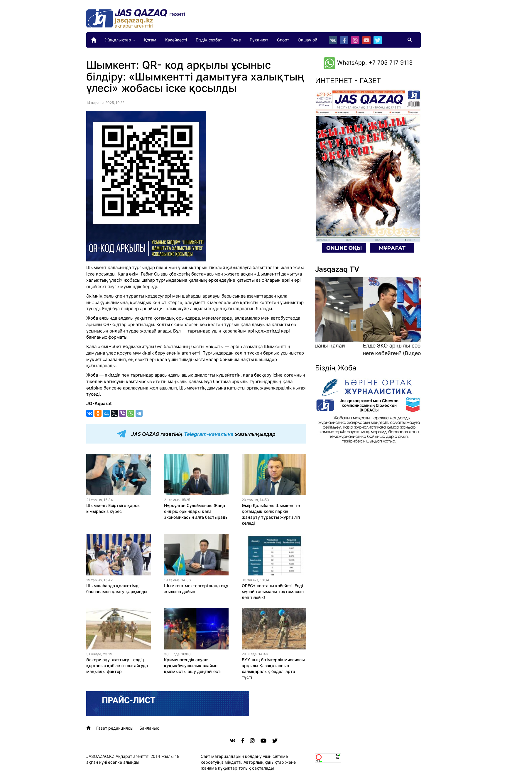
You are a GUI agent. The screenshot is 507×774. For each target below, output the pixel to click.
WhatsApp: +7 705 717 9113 (374, 62)
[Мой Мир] (106, 413)
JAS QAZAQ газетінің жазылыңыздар (203, 434)
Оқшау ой (307, 39)
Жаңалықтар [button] (118, 39)
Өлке (236, 39)
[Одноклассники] (98, 413)
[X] (114, 413)
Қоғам (150, 39)
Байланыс (149, 728)
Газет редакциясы (114, 728)
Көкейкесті (176, 39)
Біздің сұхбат (209, 39)
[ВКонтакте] (89, 413)
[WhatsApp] (130, 413)
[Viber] (122, 413)
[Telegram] (139, 413)
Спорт (283, 39)
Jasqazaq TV (337, 269)
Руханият (259, 39)
